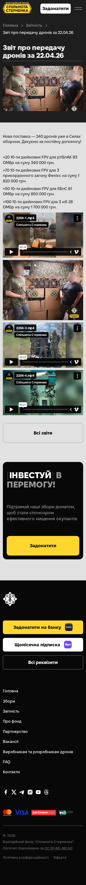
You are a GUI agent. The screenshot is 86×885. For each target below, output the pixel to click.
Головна (10, 25)
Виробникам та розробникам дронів (38, 752)
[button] (78, 8)
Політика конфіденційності (26, 857)
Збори (9, 701)
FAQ (6, 762)
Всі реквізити (43, 662)
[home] (17, 8)
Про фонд (12, 721)
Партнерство (15, 732)
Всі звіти (43, 433)
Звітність (34, 25)
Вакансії (10, 742)
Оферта (60, 857)
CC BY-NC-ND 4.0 (58, 848)
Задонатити (55, 8)
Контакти (11, 772)
